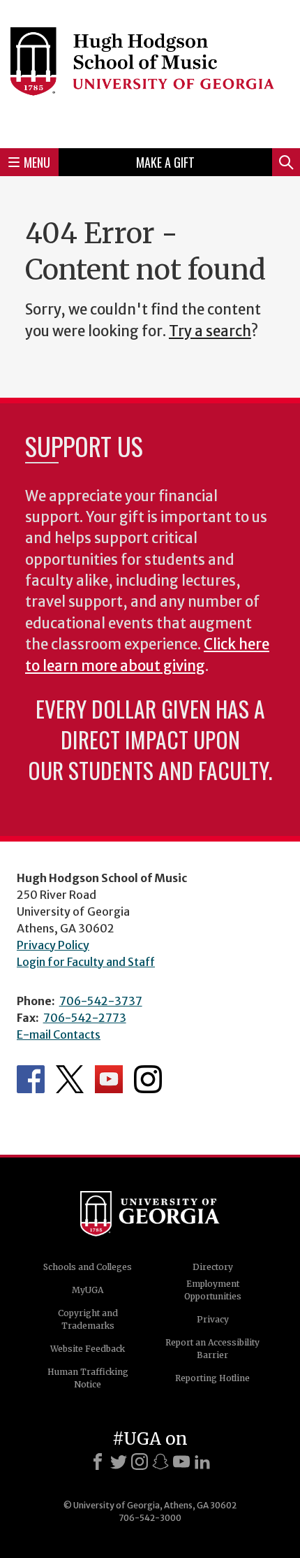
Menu (37, 162)
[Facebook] (97, 1461)
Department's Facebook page (31, 1079)
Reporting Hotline (212, 1378)
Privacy (213, 1319)
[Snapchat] (160, 1461)
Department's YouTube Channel (109, 1079)
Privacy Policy (53, 945)
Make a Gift (165, 162)
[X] (118, 1461)
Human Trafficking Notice (87, 1378)
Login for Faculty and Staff (86, 962)
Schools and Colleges (87, 1267)
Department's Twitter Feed (70, 1079)
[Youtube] (181, 1461)
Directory (213, 1267)
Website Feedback (87, 1348)
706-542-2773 (84, 1018)
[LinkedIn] (202, 1461)
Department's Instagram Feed (148, 1079)
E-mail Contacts (58, 1034)
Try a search (210, 331)
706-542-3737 (100, 1001)
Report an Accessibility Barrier (212, 1348)
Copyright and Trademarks (88, 1319)
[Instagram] (139, 1461)
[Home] (150, 72)
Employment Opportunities (212, 1289)
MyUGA (87, 1290)
